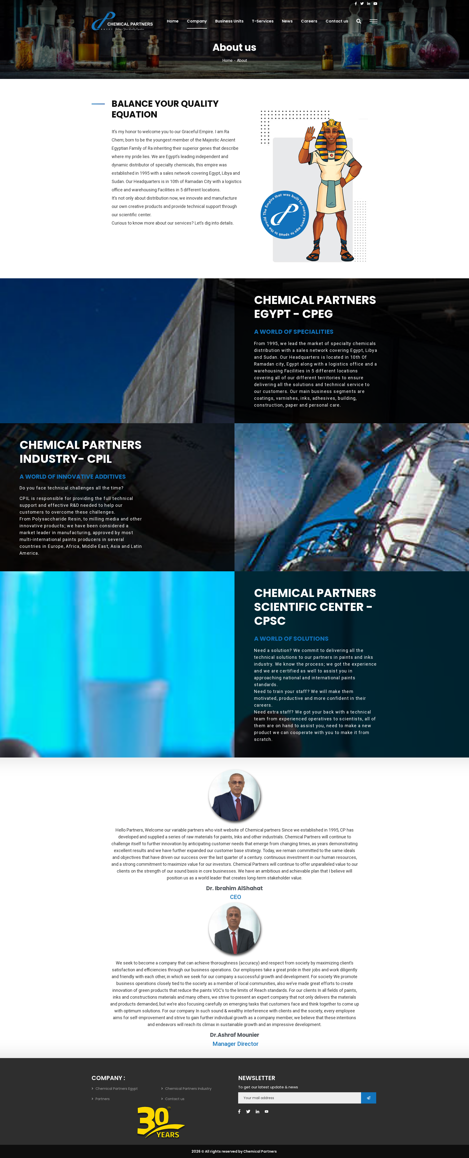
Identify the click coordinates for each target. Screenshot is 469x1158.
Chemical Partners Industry (188, 1088)
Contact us (174, 1098)
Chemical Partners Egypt (117, 1088)
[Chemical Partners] (122, 21)
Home (227, 60)
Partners (103, 1098)
